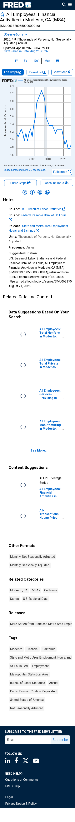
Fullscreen (60, 172)
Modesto (16, 649)
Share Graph (18, 183)
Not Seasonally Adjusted (26, 708)
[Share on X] (24, 192)
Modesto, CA (19, 590)
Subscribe (60, 740)
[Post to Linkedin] (47, 192)
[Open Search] (64, 5)
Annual (53, 683)
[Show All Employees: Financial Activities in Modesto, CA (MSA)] (46, 81)
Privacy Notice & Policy (21, 803)
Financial (32, 649)
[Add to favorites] (2, 14)
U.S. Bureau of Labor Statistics (41, 209)
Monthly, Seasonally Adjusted (29, 565)
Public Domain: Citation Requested (33, 691)
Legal (9, 797)
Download (36, 72)
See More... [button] (39, 450)
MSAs (36, 590)
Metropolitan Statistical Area (29, 674)
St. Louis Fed (19, 666)
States (14, 599)
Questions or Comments (21, 779)
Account (54, 183)
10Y (35, 61)
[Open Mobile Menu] (70, 5)
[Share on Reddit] (40, 192)
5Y (25, 61)
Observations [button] (13, 34)
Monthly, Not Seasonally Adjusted (32, 556)
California (50, 590)
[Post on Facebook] (32, 192)
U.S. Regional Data (35, 599)
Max (47, 61)
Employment (40, 666)
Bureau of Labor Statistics (27, 683)
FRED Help (12, 786)
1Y (16, 61)
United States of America (27, 700)
